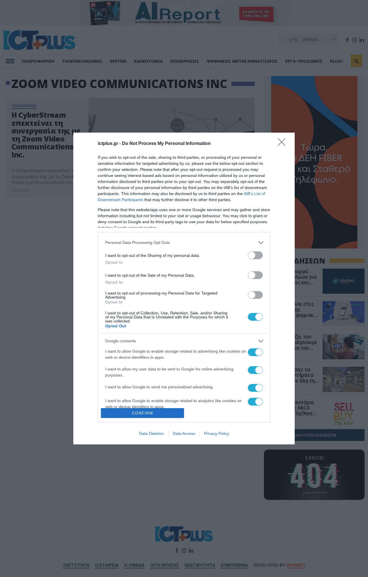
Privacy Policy (216, 433)
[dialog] (184, 289)
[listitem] (184, 243)
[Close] (283, 143)
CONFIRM (142, 413)
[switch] (255, 255)
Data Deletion (151, 433)
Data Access (184, 433)
